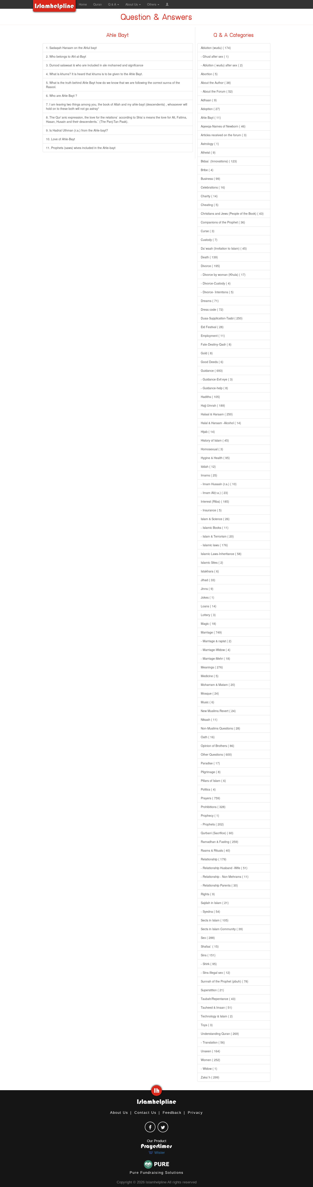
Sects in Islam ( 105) (214, 920)
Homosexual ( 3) (212, 449)
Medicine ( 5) (209, 676)
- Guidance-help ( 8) (214, 388)
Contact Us (145, 1113)
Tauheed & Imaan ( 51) (216, 1007)
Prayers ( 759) (210, 798)
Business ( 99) (210, 178)
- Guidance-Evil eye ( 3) (217, 379)
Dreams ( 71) (210, 301)
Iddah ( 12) (208, 466)
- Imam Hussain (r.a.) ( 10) (219, 484)
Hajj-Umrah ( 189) (213, 405)
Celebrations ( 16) (213, 187)
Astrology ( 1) (210, 144)
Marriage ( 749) (211, 632)
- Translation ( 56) (213, 1042)
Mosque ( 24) (210, 693)
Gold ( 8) (207, 353)
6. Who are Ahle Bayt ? (61, 95)
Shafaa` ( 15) (210, 946)
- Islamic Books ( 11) (214, 527)
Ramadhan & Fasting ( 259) (219, 841)
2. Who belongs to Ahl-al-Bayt (66, 56)
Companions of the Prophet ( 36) (223, 222)
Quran (97, 4)
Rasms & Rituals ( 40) (215, 850)
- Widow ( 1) (209, 1068)
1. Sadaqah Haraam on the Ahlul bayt (71, 48)
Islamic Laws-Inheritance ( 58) (221, 554)
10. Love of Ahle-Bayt (60, 139)
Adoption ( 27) (210, 109)
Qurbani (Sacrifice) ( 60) (217, 833)
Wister (159, 1153)
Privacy (195, 1113)
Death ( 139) (209, 257)
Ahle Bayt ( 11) (211, 117)
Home (83, 4)
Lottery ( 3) (208, 615)
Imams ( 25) (209, 475)
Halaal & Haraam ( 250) (217, 414)
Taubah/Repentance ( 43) (218, 999)
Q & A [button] (112, 4)
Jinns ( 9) (207, 588)
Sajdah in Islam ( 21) (215, 903)
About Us (119, 1113)
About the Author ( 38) (216, 82)
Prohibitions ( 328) (213, 807)
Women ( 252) (210, 1060)
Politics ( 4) (208, 789)
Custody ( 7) (209, 239)
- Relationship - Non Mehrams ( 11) (224, 876)
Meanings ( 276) (212, 667)
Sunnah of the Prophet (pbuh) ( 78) (224, 981)
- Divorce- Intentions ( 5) (217, 292)
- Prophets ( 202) (212, 824)
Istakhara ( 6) (210, 571)
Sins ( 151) (208, 955)
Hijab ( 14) (208, 431)
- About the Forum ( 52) (217, 91)
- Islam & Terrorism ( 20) (217, 536)
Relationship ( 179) (213, 859)
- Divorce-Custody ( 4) (216, 283)
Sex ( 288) (208, 937)
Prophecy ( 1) (210, 815)
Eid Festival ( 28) (212, 327)
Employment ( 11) (213, 335)
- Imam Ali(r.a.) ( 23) (214, 493)
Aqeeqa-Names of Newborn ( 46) (223, 126)
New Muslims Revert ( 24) (218, 711)
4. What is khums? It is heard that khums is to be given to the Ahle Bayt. (94, 74)
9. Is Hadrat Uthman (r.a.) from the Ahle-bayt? (77, 130)
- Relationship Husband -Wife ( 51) (224, 868)
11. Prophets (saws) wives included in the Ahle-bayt (80, 148)
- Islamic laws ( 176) (214, 545)
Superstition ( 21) (212, 990)
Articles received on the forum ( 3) (224, 135)
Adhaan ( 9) (209, 100)
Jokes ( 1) (207, 597)
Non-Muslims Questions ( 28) (220, 728)
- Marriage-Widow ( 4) (215, 650)
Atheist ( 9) (208, 152)
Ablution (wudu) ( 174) (216, 48)
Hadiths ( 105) (210, 397)
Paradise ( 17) (210, 763)
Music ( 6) (207, 702)
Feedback (172, 1113)
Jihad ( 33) (208, 580)
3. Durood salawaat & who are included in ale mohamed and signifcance (94, 65)
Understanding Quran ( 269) (220, 1033)
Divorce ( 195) (210, 266)
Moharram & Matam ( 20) (218, 684)
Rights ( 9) (208, 894)
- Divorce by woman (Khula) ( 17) (223, 274)
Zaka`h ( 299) (210, 1077)
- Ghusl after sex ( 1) (215, 56)
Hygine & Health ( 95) (215, 458)
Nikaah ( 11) (209, 719)
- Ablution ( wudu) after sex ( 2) (222, 65)
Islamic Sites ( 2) (212, 562)
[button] (167, 4)
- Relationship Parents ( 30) (219, 885)
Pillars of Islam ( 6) (213, 780)
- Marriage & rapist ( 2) (216, 641)
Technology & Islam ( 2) (217, 1016)
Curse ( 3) (207, 231)
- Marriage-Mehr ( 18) (215, 658)
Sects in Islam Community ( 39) (222, 929)
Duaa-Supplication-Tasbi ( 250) (222, 318)
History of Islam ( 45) (215, 440)
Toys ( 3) (207, 1025)
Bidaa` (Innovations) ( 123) (219, 161)
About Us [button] (132, 4)
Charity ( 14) (209, 196)
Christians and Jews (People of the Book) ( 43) (232, 213)
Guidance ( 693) (212, 370)
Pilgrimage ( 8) (211, 772)
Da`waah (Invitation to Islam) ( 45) (224, 248)
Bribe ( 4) (207, 170)
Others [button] (152, 4)
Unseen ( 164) (210, 1051)
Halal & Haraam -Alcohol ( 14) (221, 423)
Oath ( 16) (208, 737)
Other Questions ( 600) (216, 754)
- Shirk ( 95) (209, 964)
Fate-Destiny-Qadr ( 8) (216, 344)
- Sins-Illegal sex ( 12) (215, 972)
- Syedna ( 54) (210, 911)
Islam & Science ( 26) (215, 519)
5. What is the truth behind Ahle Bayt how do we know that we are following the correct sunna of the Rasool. (113, 84)
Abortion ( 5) (209, 74)
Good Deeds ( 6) (212, 362)
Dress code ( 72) (212, 309)
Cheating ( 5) (209, 205)
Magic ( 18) (208, 623)
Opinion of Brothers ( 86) (217, 746)
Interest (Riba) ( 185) (215, 501)
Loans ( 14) (208, 606)
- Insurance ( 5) (211, 510)
